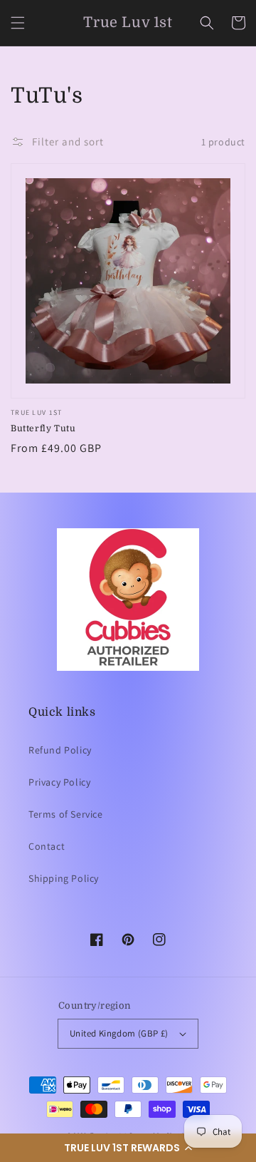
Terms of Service (65, 814)
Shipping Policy (63, 878)
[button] (128, 1147)
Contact (46, 846)
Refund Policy (60, 750)
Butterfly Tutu (43, 428)
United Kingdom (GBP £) (119, 1033)
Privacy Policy (59, 782)
